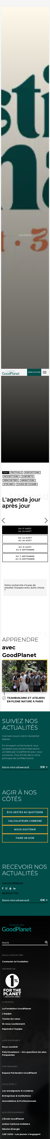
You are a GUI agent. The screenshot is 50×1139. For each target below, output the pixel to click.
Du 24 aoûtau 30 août (25, 539)
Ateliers (9, 484)
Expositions (32, 472)
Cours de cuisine (26, 484)
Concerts (27, 476)
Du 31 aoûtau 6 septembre (25, 548)
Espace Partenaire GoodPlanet (19, 1073)
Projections (11, 476)
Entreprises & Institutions (16, 1095)
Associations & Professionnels (19, 1101)
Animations (27, 480)
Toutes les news (11, 1018)
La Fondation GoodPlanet (16, 1008)
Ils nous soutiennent (13, 1024)
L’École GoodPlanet (13, 1118)
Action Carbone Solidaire (16, 1124)
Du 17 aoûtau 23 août (25, 529)
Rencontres (11, 480)
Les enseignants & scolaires (17, 1090)
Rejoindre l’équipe (12, 1029)
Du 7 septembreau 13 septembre (25, 557)
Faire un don (34, 372)
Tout (6, 472)
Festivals (16, 472)
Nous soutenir (10, 1046)
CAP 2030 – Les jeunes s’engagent (21, 1134)
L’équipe (7, 1013)
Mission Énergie (11, 1129)
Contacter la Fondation (15, 961)
